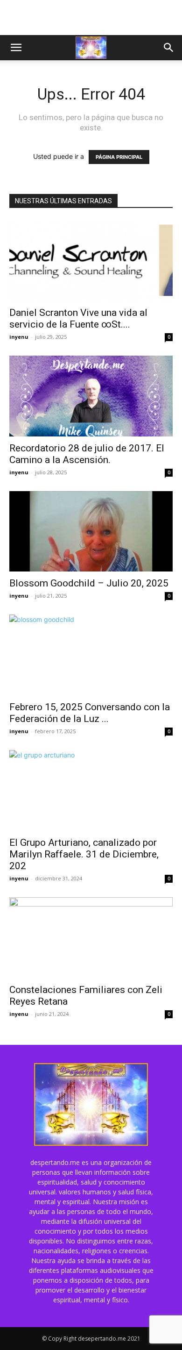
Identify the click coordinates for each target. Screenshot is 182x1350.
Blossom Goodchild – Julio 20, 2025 (88, 583)
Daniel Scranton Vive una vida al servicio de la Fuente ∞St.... (78, 318)
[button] (16, 47)
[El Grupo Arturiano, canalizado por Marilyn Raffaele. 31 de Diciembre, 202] (91, 790)
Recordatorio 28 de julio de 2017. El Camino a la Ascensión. (86, 454)
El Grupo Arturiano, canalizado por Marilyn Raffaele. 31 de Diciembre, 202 (84, 854)
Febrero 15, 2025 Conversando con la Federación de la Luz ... (89, 712)
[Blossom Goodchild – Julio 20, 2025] (91, 531)
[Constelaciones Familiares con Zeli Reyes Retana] (91, 937)
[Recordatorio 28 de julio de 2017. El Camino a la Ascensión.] (91, 396)
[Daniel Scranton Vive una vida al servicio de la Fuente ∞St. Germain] (91, 260)
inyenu (18, 336)
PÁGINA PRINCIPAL (119, 157)
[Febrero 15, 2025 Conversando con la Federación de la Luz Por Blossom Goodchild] (91, 654)
